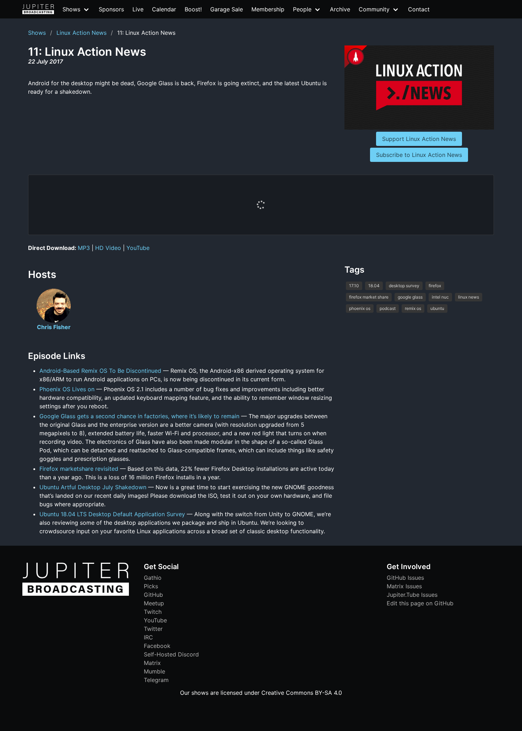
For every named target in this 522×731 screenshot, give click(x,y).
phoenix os (359, 308)
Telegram (156, 679)
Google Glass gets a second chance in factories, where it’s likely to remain (139, 416)
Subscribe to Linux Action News (419, 154)
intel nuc (440, 297)
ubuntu (437, 308)
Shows (37, 32)
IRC (148, 637)
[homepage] (38, 9)
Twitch (153, 611)
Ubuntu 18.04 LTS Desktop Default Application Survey (112, 514)
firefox (435, 285)
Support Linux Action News (419, 138)
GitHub (153, 594)
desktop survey (404, 285)
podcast (388, 308)
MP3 (84, 247)
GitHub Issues (405, 577)
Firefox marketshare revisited (78, 468)
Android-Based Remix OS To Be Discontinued (100, 370)
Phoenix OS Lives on (66, 389)
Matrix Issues (404, 586)
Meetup (154, 603)
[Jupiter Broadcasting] (75, 594)
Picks (151, 586)
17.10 (354, 285)
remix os (413, 308)
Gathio (153, 577)
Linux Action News (81, 32)
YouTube (137, 247)
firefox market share (368, 297)
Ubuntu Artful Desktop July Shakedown (92, 487)
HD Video (108, 247)
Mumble (154, 671)
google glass (410, 297)
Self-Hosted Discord (171, 654)
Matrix (152, 662)
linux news (468, 297)
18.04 (374, 285)
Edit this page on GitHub (420, 603)
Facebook (157, 645)
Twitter (153, 628)
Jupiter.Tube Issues (412, 594)
